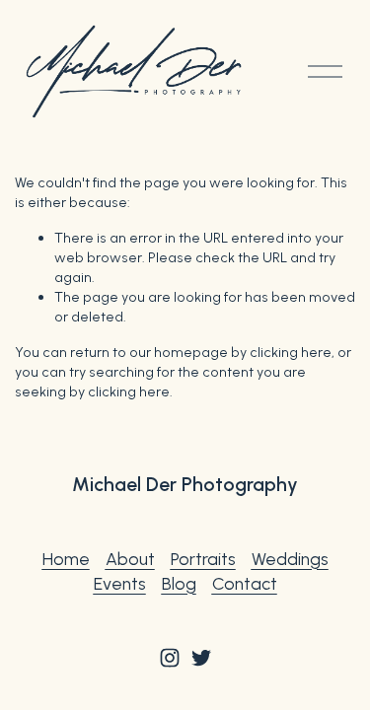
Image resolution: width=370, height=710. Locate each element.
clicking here (291, 352)
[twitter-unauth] (201, 658)
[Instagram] (170, 658)
